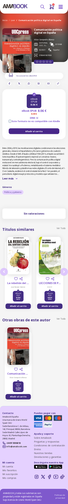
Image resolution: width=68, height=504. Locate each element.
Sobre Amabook (42, 437)
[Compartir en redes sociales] (21, 279)
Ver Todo (61, 228)
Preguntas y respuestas (46, 441)
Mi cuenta (7, 466)
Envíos (37, 449)
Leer (13, 20)
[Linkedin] (38, 83)
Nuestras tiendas (43, 453)
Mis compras (9, 477)
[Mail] (48, 83)
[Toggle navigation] (60, 7)
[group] (34, 131)
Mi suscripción (10, 474)
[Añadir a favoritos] (16, 279)
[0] (52, 8)
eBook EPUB (33, 76)
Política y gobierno (13, 192)
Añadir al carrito (34, 131)
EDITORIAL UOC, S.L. (43, 44)
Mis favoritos (9, 470)
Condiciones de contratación (49, 445)
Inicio (5, 20)
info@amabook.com (16, 446)
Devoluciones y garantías (47, 456)
